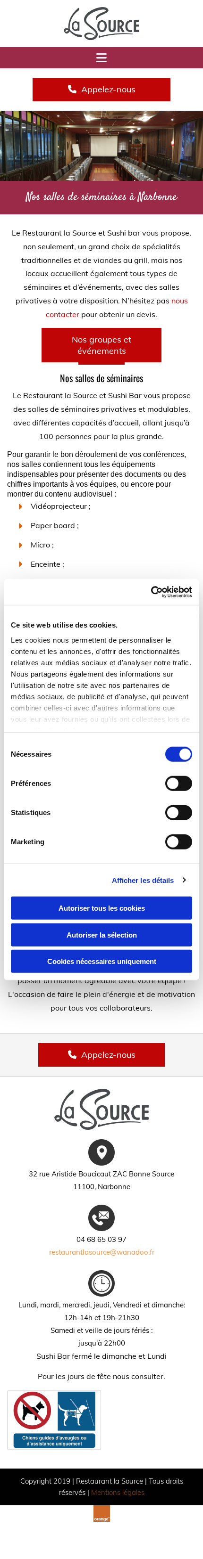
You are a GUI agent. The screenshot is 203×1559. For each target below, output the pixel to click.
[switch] (178, 783)
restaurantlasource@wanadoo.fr (101, 1252)
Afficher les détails (143, 880)
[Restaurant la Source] (101, 23)
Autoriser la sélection (102, 935)
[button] (101, 89)
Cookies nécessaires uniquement (101, 961)
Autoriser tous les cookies (102, 908)
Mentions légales (117, 1492)
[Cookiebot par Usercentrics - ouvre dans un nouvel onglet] (151, 592)
